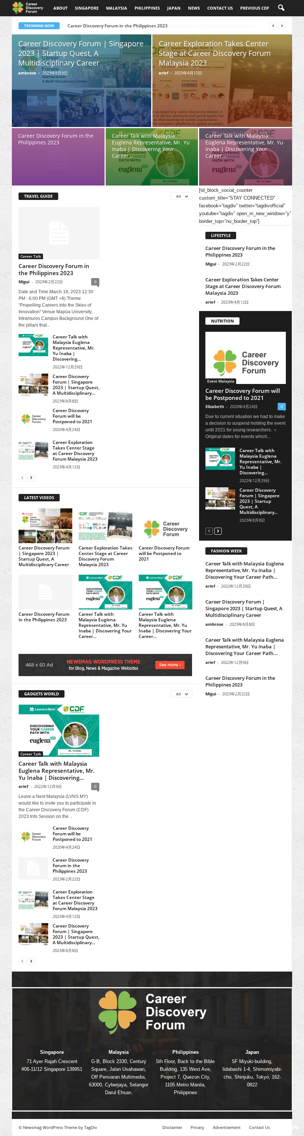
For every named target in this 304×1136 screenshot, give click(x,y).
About (60, 8)
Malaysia (116, 8)
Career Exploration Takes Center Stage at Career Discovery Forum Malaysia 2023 (215, 53)
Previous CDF (254, 8)
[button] (281, 8)
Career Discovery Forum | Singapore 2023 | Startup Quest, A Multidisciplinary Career (157, 26)
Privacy (197, 1127)
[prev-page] (22, 477)
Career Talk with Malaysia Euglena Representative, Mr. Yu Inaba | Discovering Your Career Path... (244, 570)
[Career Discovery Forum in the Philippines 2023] (58, 158)
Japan (174, 8)
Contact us (220, 8)
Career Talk (30, 256)
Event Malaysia (220, 381)
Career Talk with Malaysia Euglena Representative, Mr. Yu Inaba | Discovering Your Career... (151, 145)
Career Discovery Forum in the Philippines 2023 (55, 139)
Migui (24, 281)
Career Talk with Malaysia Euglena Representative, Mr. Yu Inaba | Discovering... (74, 348)
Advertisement (227, 1127)
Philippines (147, 8)
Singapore (87, 8)
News (194, 8)
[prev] (273, 25)
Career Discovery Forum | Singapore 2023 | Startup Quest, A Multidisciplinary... (76, 384)
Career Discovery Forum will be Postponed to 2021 (72, 416)
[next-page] (31, 477)
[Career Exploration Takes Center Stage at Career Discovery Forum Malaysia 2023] (222, 89)
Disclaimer (172, 1127)
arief (163, 73)
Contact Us (259, 1127)
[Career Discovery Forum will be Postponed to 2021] (33, 419)
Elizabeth (214, 406)
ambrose (27, 73)
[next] (281, 25)
